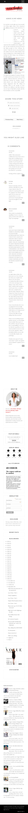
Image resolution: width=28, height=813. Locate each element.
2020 (8, 549)
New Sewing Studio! (13, 777)
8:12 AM (10, 152)
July (9, 639)
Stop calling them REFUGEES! (15, 627)
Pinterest (8, 457)
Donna (11, 181)
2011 (8, 567)
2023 (8, 545)
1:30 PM (10, 227)
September (11, 586)
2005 (8, 578)
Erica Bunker (17, 126)
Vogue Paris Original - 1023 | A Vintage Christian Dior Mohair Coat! (16, 734)
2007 (8, 574)
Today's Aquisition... (12, 595)
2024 (8, 543)
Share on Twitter (15, 105)
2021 (8, 547)
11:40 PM (10, 210)
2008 (8, 572)
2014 (8, 561)
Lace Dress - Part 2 (12, 598)
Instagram (20, 452)
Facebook (8, 452)
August (9, 637)
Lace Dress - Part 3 (12, 593)
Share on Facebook (14, 102)
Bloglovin (14, 457)
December (10, 580)
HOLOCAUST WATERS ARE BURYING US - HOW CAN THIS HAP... (14, 623)
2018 (8, 553)
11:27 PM (10, 183)
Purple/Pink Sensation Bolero (15, 600)
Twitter (14, 452)
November (10, 582)
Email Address (13, 500)
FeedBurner (17, 442)
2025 (8, 541)
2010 (8, 569)
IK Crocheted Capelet (13, 619)
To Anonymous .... (12, 630)
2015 (8, 559)
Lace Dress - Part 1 (12, 603)
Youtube (19, 457)
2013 (8, 563)
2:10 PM (10, 272)
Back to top (21, 811)
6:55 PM (10, 353)
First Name (8, 504)
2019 (8, 551)
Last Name (8, 508)
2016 (8, 557)
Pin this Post (14, 108)
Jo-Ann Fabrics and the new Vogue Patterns (14, 757)
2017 (8, 555)
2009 (8, 571)
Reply (23, 175)
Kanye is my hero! (12, 633)
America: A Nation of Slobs (15, 699)
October (10, 584)
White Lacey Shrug (12, 635)
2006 (8, 576)
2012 (8, 565)
